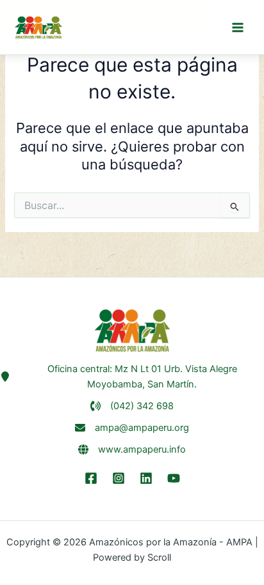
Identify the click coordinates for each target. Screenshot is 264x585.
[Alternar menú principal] (237, 27)
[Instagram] (118, 478)
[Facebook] (91, 478)
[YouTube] (173, 478)
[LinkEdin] (146, 478)
